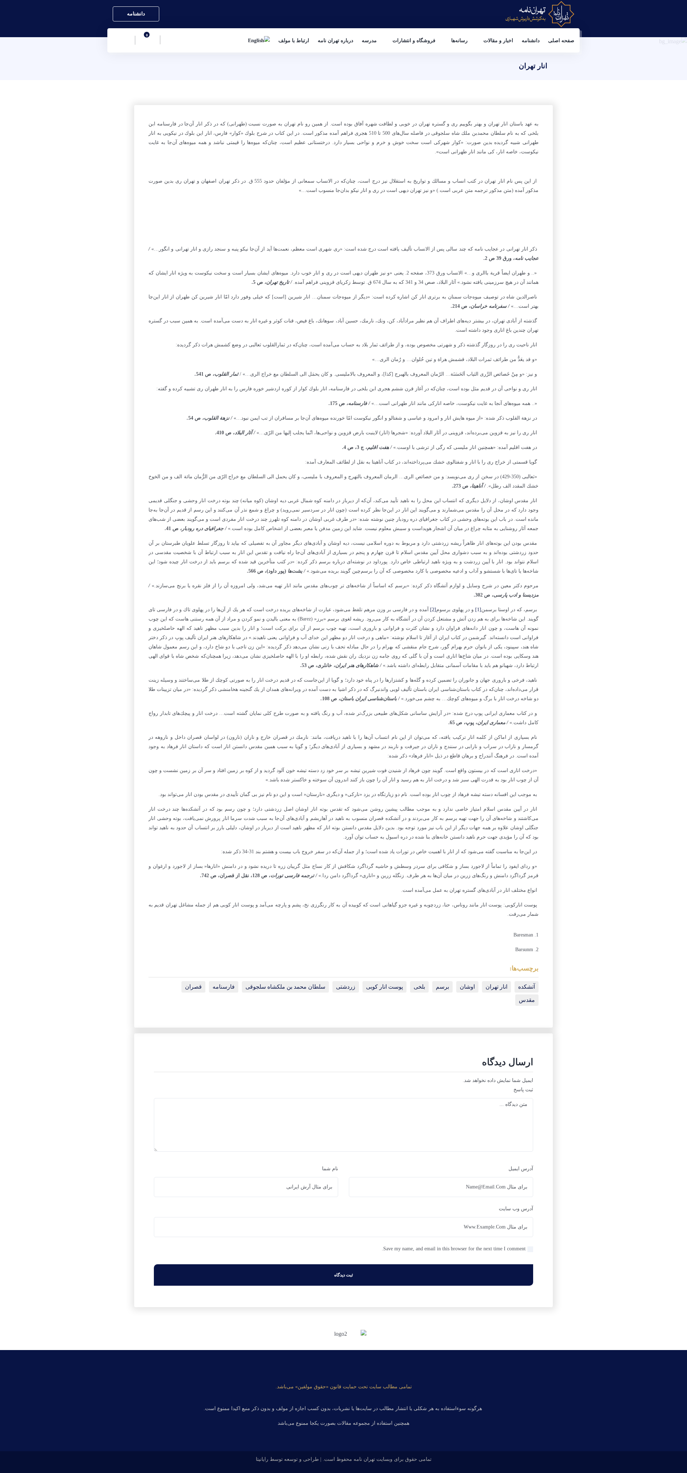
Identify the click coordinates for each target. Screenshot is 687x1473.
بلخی (419, 987)
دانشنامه (136, 13)
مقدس (527, 1000)
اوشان (467, 987)
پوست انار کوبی (384, 987)
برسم (442, 987)
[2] (433, 609)
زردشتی (345, 987)
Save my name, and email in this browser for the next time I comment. (454, 1248)
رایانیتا (262, 1459)
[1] (478, 609)
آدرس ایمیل (520, 1168)
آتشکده (526, 987)
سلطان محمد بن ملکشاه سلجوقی (285, 987)
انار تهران (496, 987)
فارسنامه (224, 987)
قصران (193, 987)
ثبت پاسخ (523, 1089)
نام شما (330, 1168)
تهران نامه (364, 1459)
